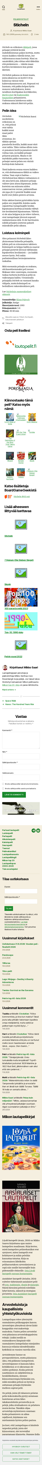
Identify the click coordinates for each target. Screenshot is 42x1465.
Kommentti (7, 730)
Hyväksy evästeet (21, 1447)
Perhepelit (7, 836)
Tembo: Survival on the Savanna (17, 990)
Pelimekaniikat (9, 851)
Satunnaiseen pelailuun (14, 320)
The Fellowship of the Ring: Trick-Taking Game (10, 442)
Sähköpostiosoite (10, 763)
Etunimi (7, 887)
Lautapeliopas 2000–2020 (9, 864)
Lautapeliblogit (9, 857)
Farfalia (32, 432)
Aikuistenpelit (8, 839)
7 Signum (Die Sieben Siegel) (32, 473)
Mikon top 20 (8, 860)
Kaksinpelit (7, 842)
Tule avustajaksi (10, 869)
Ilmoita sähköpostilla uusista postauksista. (20, 788)
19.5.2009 (17, 34)
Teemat (6, 848)
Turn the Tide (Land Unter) (21, 433)
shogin (24, 1285)
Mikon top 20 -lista (10, 685)
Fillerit (21, 317)
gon (7, 1285)
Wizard (10, 461)
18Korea (6, 963)
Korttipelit (29, 317)
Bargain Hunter (21, 462)
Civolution (24, 1014)
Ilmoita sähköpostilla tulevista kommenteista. (22, 784)
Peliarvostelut (21, 19)
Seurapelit (7, 845)
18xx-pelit (7, 971)
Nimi (4, 752)
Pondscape (7, 955)
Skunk (32, 461)
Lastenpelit (7, 833)
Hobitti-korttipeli (9, 478)
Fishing (21, 477)
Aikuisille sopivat (11, 317)
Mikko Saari (27, 31)
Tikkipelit (8, 323)
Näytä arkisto (9, 690)
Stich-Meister (32, 422)
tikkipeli (27, 47)
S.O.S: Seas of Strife (10, 423)
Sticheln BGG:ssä (22, 496)
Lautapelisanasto (10, 854)
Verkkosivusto (8, 773)
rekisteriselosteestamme (14, 927)
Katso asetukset (21, 1459)
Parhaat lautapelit (10, 830)
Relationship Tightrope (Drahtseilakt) (21, 418)
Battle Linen (8, 95)
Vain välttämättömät (21, 1453)
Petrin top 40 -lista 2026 (14, 998)
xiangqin (34, 1285)
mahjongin (15, 1285)
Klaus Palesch (23, 299)
